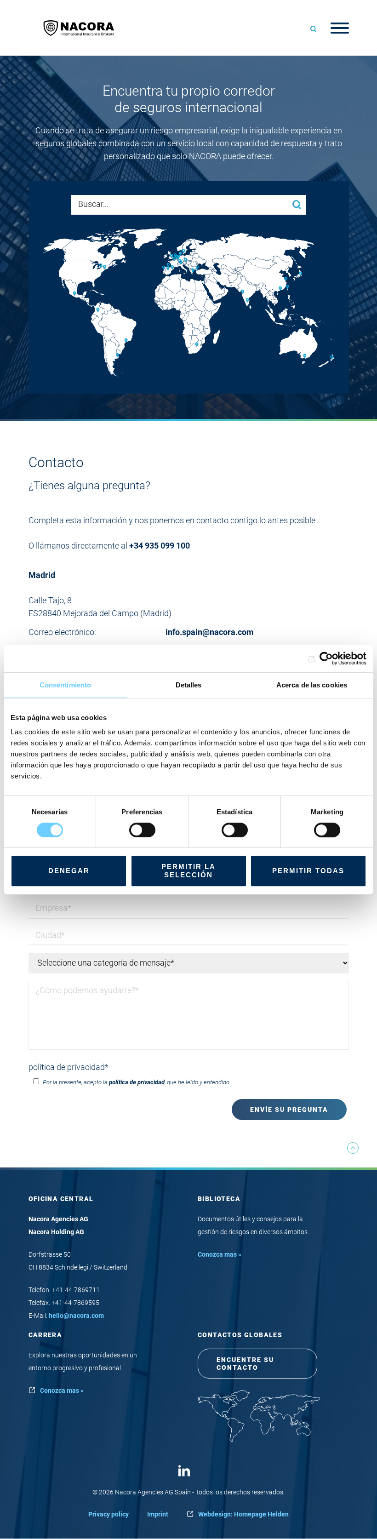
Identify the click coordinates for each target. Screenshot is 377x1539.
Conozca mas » (219, 1254)
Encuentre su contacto (245, 1363)
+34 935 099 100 (159, 545)
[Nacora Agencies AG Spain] (84, 27)
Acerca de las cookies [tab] (311, 685)
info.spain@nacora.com (211, 632)
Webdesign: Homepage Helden (243, 1514)
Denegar (69, 871)
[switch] (142, 830)
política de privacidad (69, 1067)
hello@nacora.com (76, 1315)
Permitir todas (308, 871)
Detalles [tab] (189, 685)
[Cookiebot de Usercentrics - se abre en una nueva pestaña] (326, 658)
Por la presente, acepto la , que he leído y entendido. (136, 1082)
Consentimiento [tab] (65, 685)
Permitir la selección (188, 871)
